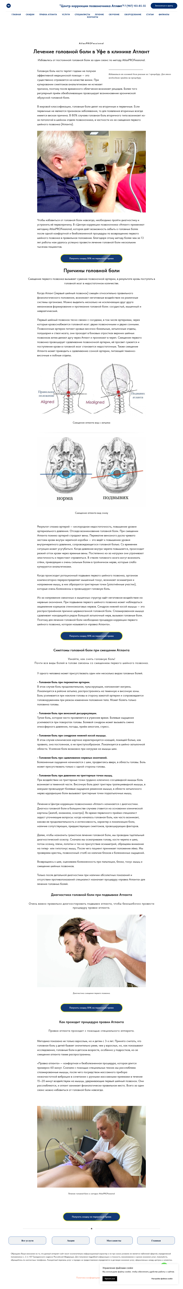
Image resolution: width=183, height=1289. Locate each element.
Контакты (92, 17)
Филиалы (164, 14)
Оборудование (132, 14)
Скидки (30, 14)
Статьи (150, 14)
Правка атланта (48, 14)
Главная (16, 14)
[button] (164, 6)
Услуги (66, 14)
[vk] (8, 6)
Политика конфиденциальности (91, 1277)
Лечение (99, 14)
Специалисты (82, 14)
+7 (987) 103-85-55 (134, 5)
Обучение (114, 14)
